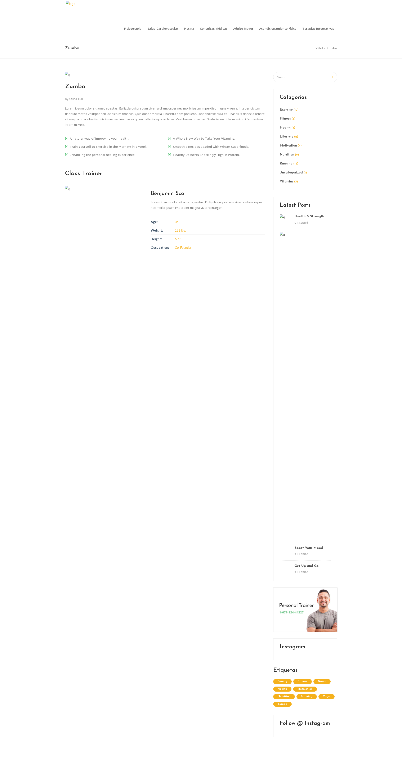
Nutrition (287, 154)
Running (286, 163)
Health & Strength (309, 216)
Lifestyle (286, 136)
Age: (154, 222)
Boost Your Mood (308, 548)
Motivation (288, 145)
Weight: (157, 230)
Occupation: (160, 247)
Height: (156, 239)
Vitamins (286, 181)
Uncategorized (291, 172)
